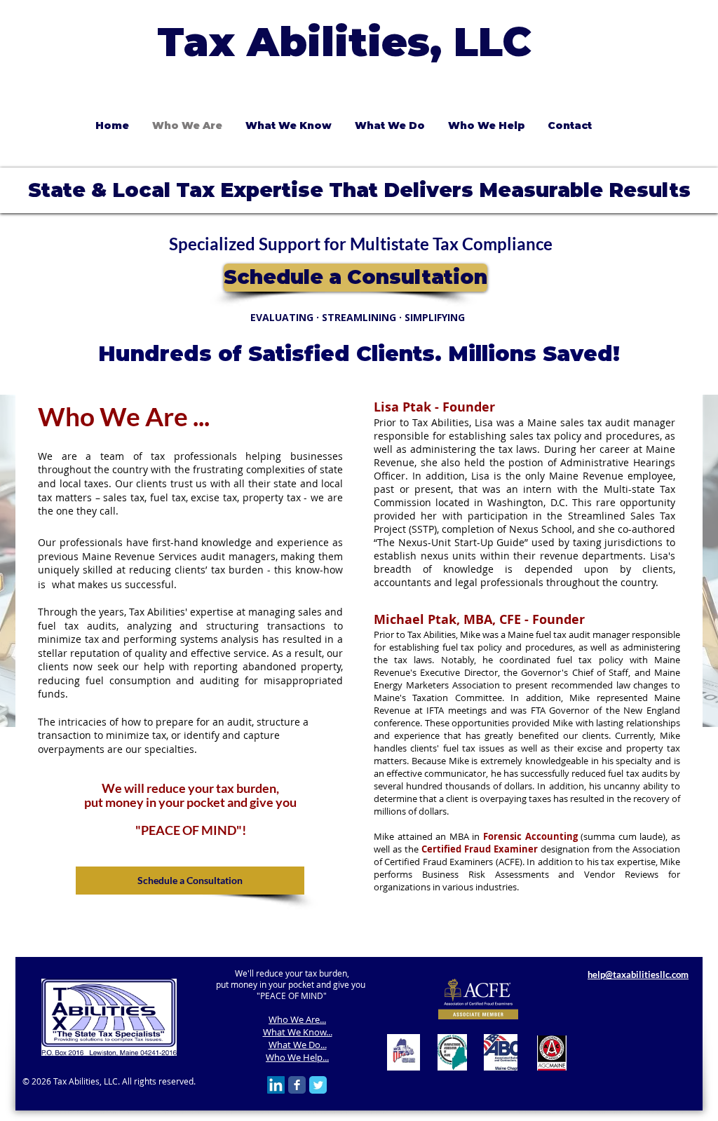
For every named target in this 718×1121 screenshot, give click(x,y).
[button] (389, 125)
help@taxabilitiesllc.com (638, 974)
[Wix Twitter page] (318, 1085)
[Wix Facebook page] (297, 1085)
